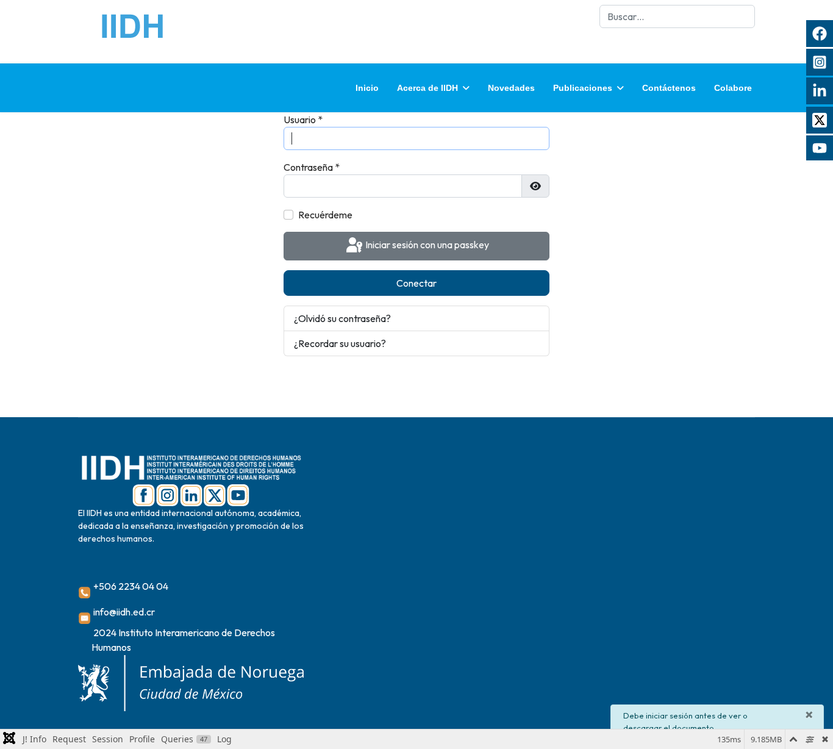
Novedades (511, 88)
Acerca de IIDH (427, 88)
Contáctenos (669, 88)
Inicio (367, 88)
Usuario (303, 119)
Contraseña (312, 167)
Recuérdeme (325, 215)
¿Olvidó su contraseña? (342, 318)
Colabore (733, 88)
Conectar (416, 283)
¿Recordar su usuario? (340, 343)
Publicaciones (582, 88)
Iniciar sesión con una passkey (426, 244)
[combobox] (677, 16)
